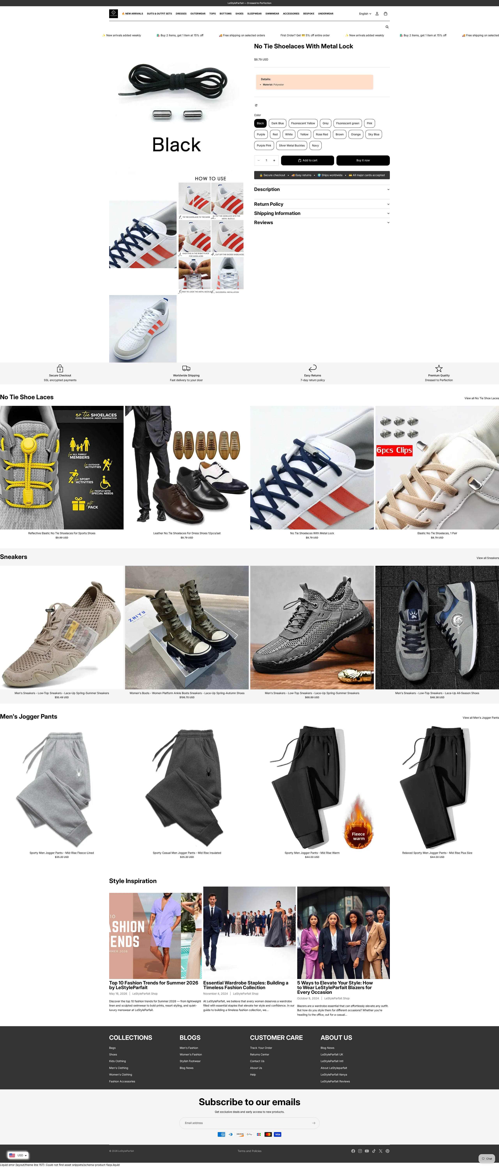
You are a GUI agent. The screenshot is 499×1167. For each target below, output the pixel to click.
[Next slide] (118, 467)
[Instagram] (360, 1151)
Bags (112, 1047)
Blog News (186, 1067)
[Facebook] (353, 1151)
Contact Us (257, 1061)
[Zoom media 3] (211, 234)
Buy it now (363, 160)
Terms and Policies (249, 1151)
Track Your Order (261, 1047)
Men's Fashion (189, 1047)
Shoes (113, 1054)
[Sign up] (314, 1123)
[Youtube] (367, 1151)
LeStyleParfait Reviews (335, 1081)
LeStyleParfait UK (332, 1054)
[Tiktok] (374, 1151)
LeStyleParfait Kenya (334, 1074)
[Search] (387, 27)
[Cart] (385, 13)
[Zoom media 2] (143, 234)
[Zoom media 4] (143, 329)
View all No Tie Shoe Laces (481, 398)
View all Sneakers (488, 558)
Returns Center (259, 1054)
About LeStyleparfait (334, 1067)
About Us (256, 1067)
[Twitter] (380, 1151)
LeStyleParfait (126, 1150)
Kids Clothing (117, 1061)
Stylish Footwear (190, 1061)
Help (253, 1074)
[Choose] (117, 523)
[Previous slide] (6, 467)
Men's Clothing (118, 1067)
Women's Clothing (120, 1074)
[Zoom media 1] (177, 106)
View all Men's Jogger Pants (481, 717)
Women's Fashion (191, 1054)
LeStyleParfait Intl (332, 1061)
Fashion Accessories (122, 1081)
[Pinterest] (387, 1151)
